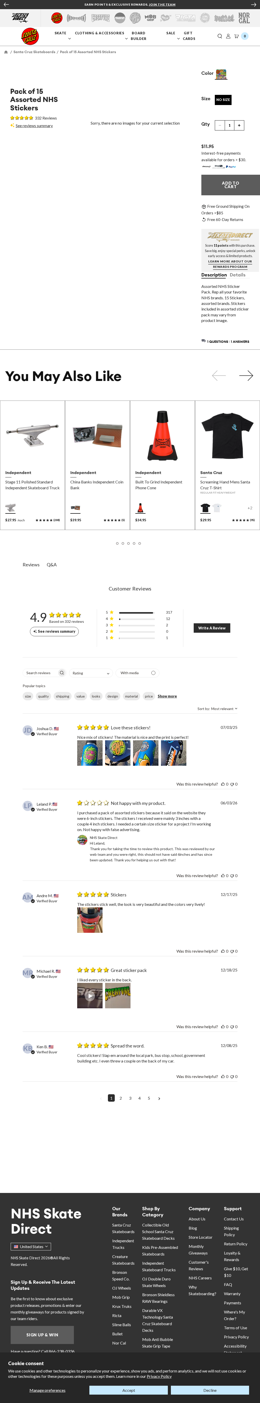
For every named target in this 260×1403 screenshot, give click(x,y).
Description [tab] (213, 275)
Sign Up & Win (42, 1334)
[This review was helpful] (223, 783)
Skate (61, 33)
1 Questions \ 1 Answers (228, 341)
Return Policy (235, 1243)
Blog (193, 1227)
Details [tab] (238, 275)
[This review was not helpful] (232, 783)
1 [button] (111, 1098)
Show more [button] (167, 696)
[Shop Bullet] (224, 18)
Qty (205, 124)
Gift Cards (189, 35)
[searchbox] (40, 673)
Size (205, 98)
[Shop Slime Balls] (204, 18)
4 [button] (139, 1098)
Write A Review (211, 628)
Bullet (117, 1333)
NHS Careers (200, 1277)
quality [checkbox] (43, 696)
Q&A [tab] (52, 564)
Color (207, 73)
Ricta (116, 1315)
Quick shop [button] (32, 456)
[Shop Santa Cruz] (56, 18)
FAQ (228, 1284)
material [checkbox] (131, 696)
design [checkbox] (112, 696)
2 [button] (121, 1098)
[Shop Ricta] (185, 18)
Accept (128, 1390)
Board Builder (139, 35)
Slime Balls (121, 1324)
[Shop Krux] (165, 18)
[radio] (221, 74)
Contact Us (234, 1218)
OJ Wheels (121, 1288)
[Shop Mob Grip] (150, 18)
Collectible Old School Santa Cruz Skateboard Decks (158, 1231)
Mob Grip (121, 1297)
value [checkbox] (80, 696)
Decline (210, 1390)
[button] (220, 36)
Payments (232, 1302)
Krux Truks (122, 1306)
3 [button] (130, 1098)
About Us (197, 1218)
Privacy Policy (159, 1376)
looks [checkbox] (96, 696)
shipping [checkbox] (62, 696)
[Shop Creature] (100, 18)
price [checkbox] (149, 696)
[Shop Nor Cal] (244, 18)
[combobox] (91, 673)
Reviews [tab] (31, 564)
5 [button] (149, 1098)
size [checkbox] (28, 696)
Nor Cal (119, 1342)
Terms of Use (235, 1327)
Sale (171, 33)
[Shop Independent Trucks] (76, 18)
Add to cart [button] (97, 456)
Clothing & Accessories (99, 33)
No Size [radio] (223, 100)
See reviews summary (34, 125)
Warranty (232, 1293)
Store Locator (201, 1237)
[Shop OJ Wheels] (135, 18)
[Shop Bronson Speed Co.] (120, 18)
